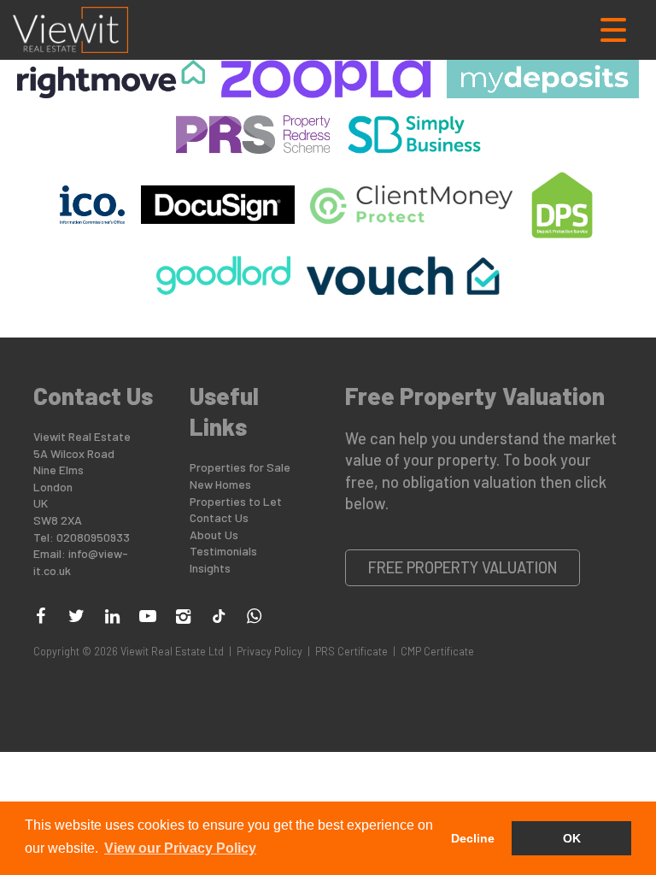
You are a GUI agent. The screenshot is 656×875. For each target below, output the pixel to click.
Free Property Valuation (463, 567)
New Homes (220, 484)
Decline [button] (473, 838)
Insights (210, 568)
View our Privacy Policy (180, 848)
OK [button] (572, 838)
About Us (214, 534)
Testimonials (223, 550)
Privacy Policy (269, 651)
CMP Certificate (437, 651)
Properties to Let (236, 501)
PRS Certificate (351, 651)
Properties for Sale (240, 467)
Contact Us (219, 517)
